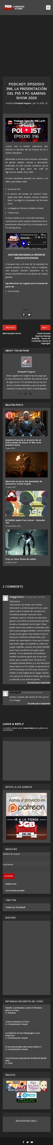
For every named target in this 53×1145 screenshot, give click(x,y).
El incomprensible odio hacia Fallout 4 (23, 1046)
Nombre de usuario (11, 854)
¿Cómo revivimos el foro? (17, 1021)
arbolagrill (15, 692)
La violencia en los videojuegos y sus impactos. (22, 1034)
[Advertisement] (26, 43)
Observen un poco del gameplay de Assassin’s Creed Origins (23, 482)
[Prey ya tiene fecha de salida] (26, 542)
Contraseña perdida (14, 890)
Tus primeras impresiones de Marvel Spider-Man (26, 1059)
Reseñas (12, 1012)
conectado (28, 728)
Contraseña (8, 864)
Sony (10, 1063)
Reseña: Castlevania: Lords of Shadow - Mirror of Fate (24, 1008)
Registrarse (10, 883)
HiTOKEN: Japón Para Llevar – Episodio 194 (25, 521)
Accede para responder (39, 682)
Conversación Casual (18, 1024)
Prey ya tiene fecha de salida (20, 559)
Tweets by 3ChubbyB (15, 907)
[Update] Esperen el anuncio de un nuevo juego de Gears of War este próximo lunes (23, 442)
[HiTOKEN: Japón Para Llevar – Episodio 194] (26, 503)
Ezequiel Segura (23, 103)
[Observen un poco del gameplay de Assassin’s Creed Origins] (26, 464)
